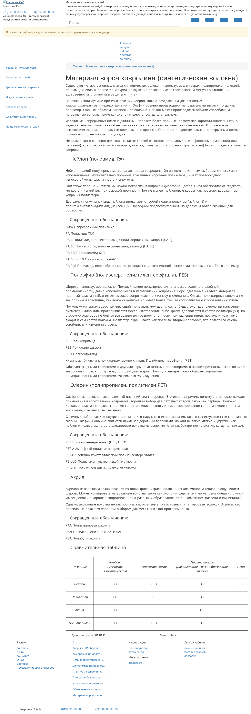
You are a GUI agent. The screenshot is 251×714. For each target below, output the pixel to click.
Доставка (125, 55)
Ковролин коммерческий (21, 67)
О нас (125, 51)
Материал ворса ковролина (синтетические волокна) (120, 66)
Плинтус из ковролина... (88, 671)
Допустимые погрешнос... (89, 665)
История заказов (195, 652)
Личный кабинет (194, 648)
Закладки (190, 656)
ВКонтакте (135, 662)
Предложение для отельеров (35, 667)
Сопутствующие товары (21, 117)
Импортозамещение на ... (89, 683)
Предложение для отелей (22, 126)
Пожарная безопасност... (89, 677)
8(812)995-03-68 (70, 709)
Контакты (125, 59)
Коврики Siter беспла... (87, 648)
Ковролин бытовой (18, 77)
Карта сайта (136, 652)
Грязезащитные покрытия (22, 87)
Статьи (77, 66)
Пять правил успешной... (89, 660)
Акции (20, 652)
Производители (138, 648)
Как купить (125, 47)
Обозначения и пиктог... (88, 689)
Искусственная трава (19, 97)
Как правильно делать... (88, 654)
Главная (125, 43)
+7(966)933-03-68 (106, 709)
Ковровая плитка (16, 107)
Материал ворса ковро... (88, 695)
